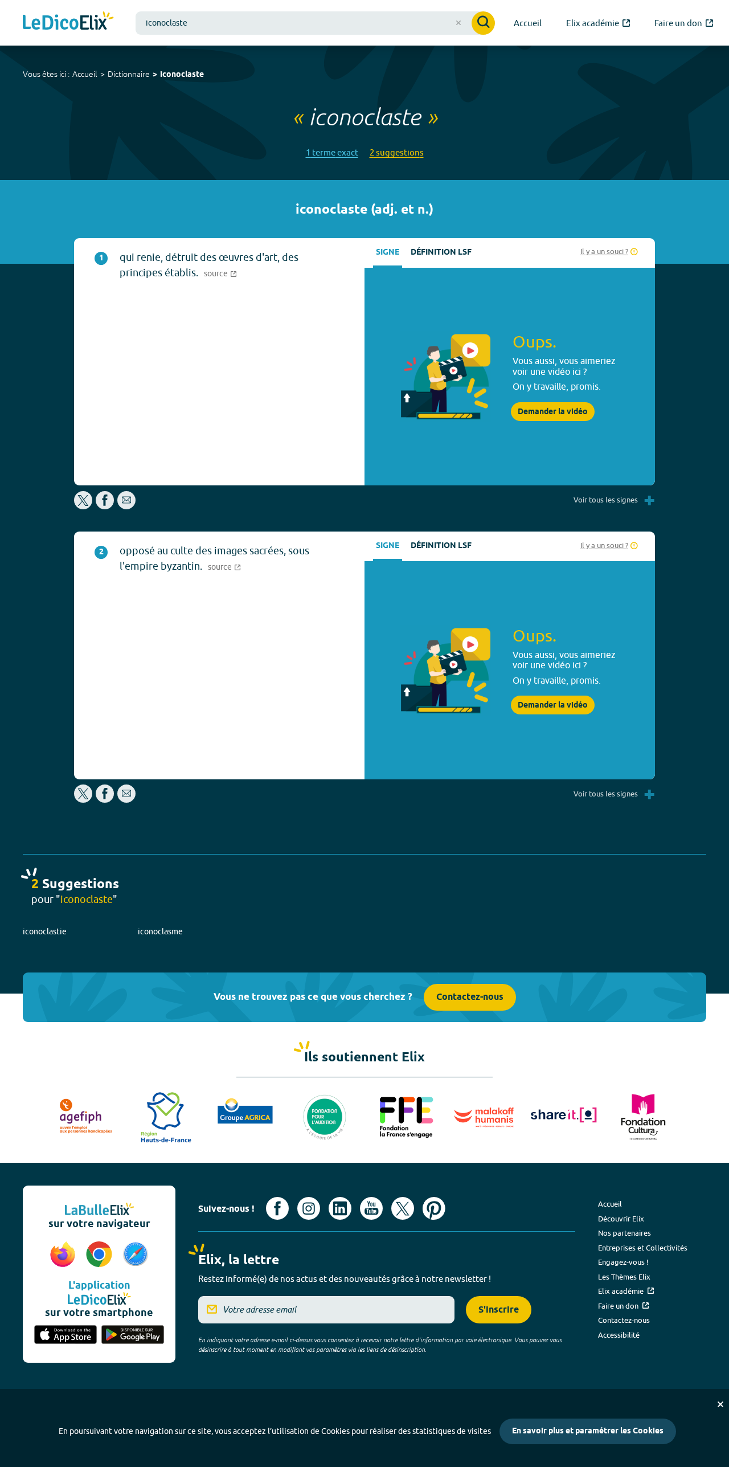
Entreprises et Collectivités (642, 1247)
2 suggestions (397, 152)
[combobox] (315, 23)
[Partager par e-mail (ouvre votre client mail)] (126, 506)
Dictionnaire (129, 74)
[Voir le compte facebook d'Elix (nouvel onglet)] (277, 1208)
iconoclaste (182, 75)
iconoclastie (45, 931)
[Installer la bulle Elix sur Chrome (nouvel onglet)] (101, 1255)
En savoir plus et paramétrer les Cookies (588, 1431)
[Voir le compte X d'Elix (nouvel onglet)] (402, 1208)
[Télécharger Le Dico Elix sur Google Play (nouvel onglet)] (132, 1335)
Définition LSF (441, 252)
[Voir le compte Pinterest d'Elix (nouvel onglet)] (434, 1208)
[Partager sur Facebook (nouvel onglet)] (105, 506)
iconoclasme (160, 931)
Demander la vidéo (553, 412)
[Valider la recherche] (483, 23)
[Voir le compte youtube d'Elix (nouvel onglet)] (371, 1208)
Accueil (84, 74)
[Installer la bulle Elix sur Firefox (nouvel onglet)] (64, 1255)
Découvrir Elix (621, 1218)
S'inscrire (498, 1310)
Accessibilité (619, 1334)
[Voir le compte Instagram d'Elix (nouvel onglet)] (308, 1208)
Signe (387, 252)
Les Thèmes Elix (624, 1276)
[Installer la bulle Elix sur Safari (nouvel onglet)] (135, 1255)
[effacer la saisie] (458, 23)
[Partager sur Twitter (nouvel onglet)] (84, 506)
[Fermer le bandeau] (720, 1404)
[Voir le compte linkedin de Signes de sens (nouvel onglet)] (340, 1208)
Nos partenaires (624, 1232)
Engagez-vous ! (623, 1261)
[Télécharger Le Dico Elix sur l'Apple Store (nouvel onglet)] (65, 1335)
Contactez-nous (469, 997)
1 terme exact (332, 152)
